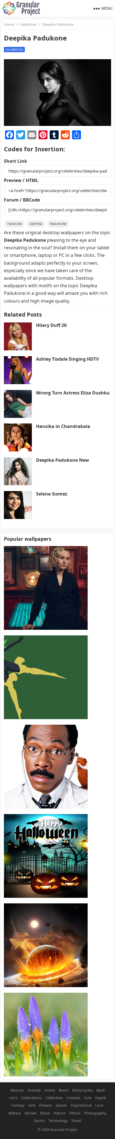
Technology (58, 1120)
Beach (64, 1090)
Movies (31, 1113)
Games (61, 1105)
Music (45, 1113)
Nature (59, 1113)
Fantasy (18, 1105)
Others (74, 1113)
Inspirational (81, 1105)
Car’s (13, 1097)
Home (9, 24)
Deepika (36, 224)
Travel (76, 1120)
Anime (49, 1090)
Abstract (17, 1090)
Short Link (15, 161)
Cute (88, 1097)
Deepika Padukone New (62, 460)
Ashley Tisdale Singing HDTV (67, 359)
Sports (39, 1120)
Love (99, 1105)
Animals (34, 1090)
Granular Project (63, 1129)
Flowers (45, 1105)
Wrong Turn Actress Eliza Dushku (73, 393)
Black (100, 1090)
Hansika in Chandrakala (63, 426)
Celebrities (28, 24)
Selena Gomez (51, 494)
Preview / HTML (21, 180)
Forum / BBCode (22, 200)
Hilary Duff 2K (51, 325)
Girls (31, 1105)
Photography (95, 1113)
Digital (100, 1097)
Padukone (58, 224)
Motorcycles (82, 1090)
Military (14, 1113)
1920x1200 (14, 224)
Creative (73, 1097)
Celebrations (31, 1097)
